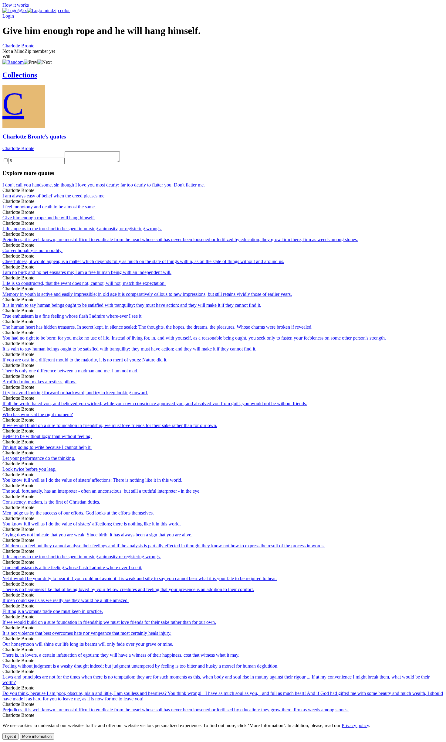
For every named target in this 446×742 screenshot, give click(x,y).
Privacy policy (355, 725)
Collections (19, 75)
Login (8, 16)
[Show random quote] (13, 62)
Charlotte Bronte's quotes (34, 136)
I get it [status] (10, 736)
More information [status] (37, 736)
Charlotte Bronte (18, 45)
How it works (15, 5)
